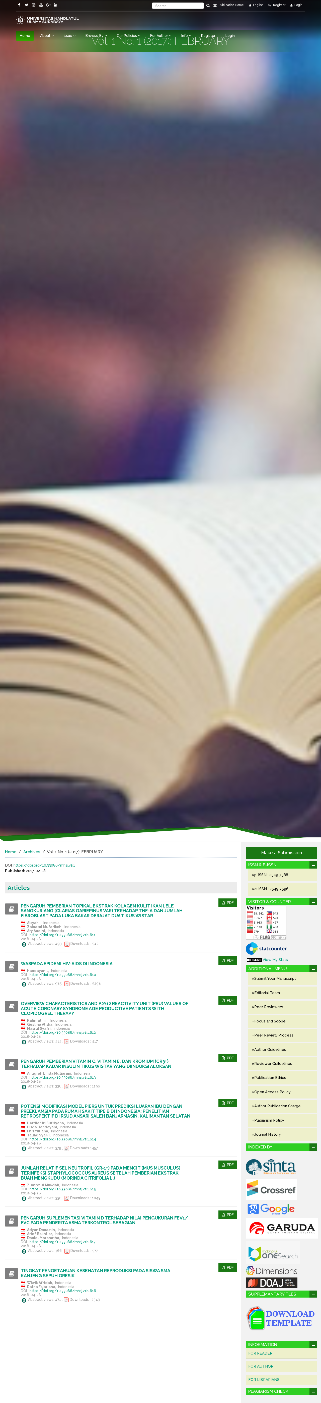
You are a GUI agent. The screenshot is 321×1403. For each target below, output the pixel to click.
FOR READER (260, 1353)
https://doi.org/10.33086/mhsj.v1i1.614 (63, 1139)
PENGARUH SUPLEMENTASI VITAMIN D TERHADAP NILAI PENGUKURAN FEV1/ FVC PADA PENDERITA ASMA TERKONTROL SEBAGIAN (104, 1220)
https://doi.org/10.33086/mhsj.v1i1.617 (63, 1242)
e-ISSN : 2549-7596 (271, 889)
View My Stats (275, 959)
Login (298, 5)
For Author (159, 36)
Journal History (267, 1134)
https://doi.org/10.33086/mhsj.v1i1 (44, 865)
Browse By (95, 36)
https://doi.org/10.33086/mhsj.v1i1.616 (63, 1291)
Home (25, 36)
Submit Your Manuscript (275, 978)
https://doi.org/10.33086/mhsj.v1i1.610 (63, 975)
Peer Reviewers (268, 1007)
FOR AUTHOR (260, 1366)
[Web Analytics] (254, 959)
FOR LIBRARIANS (263, 1379)
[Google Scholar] (271, 1208)
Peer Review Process (273, 1035)
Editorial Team (267, 993)
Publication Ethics (270, 1077)
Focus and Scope (270, 1021)
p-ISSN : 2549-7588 (271, 875)
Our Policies (127, 36)
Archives (31, 851)
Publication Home (231, 5)
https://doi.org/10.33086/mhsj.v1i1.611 (63, 935)
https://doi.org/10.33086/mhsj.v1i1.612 (63, 1032)
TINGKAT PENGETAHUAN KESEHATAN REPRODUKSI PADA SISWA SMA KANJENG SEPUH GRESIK (95, 1273)
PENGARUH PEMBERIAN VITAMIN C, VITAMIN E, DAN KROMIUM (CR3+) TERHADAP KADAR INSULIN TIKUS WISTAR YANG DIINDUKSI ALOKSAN (96, 1064)
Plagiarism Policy (269, 1120)
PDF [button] (230, 903)
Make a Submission (281, 852)
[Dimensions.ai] (271, 1270)
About (45, 36)
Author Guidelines (270, 1049)
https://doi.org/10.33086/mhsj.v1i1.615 (63, 1189)
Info (185, 36)
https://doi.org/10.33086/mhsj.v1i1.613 (63, 1077)
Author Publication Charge (277, 1106)
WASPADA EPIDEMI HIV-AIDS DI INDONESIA (67, 963)
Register (278, 5)
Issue (68, 36)
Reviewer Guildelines (273, 1063)
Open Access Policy (272, 1092)
